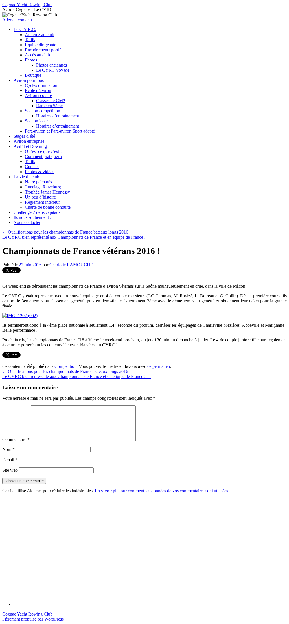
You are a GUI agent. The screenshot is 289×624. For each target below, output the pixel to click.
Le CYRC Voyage (52, 70)
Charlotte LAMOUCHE (71, 264)
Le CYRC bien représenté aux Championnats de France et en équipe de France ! (76, 237)
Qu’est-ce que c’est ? (43, 151)
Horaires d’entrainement (57, 115)
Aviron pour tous (29, 80)
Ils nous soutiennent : (32, 217)
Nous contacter (27, 222)
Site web (10, 470)
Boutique (33, 75)
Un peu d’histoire (40, 197)
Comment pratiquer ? (43, 156)
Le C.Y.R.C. (25, 29)
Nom (8, 449)
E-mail (9, 459)
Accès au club (37, 54)
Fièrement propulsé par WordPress (33, 619)
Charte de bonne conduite (48, 207)
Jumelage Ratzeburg (43, 186)
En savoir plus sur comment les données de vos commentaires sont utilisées (161, 490)
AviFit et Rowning (30, 146)
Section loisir (36, 120)
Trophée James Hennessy (47, 192)
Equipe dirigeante (40, 44)
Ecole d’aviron (38, 90)
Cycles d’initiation (41, 85)
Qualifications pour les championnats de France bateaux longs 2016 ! (66, 232)
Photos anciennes (51, 65)
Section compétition (42, 110)
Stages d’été (24, 136)
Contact (32, 166)
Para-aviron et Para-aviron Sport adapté (60, 131)
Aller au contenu (17, 19)
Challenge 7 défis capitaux (37, 212)
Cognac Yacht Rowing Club (27, 4)
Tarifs (30, 39)
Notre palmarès (38, 181)
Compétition (65, 366)
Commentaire (16, 439)
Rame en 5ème (49, 105)
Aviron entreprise (29, 141)
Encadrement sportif (43, 49)
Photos (31, 60)
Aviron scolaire (38, 95)
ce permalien (158, 366)
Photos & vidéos (39, 171)
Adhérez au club (39, 34)
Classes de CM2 (50, 100)
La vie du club (26, 176)
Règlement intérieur (42, 202)
